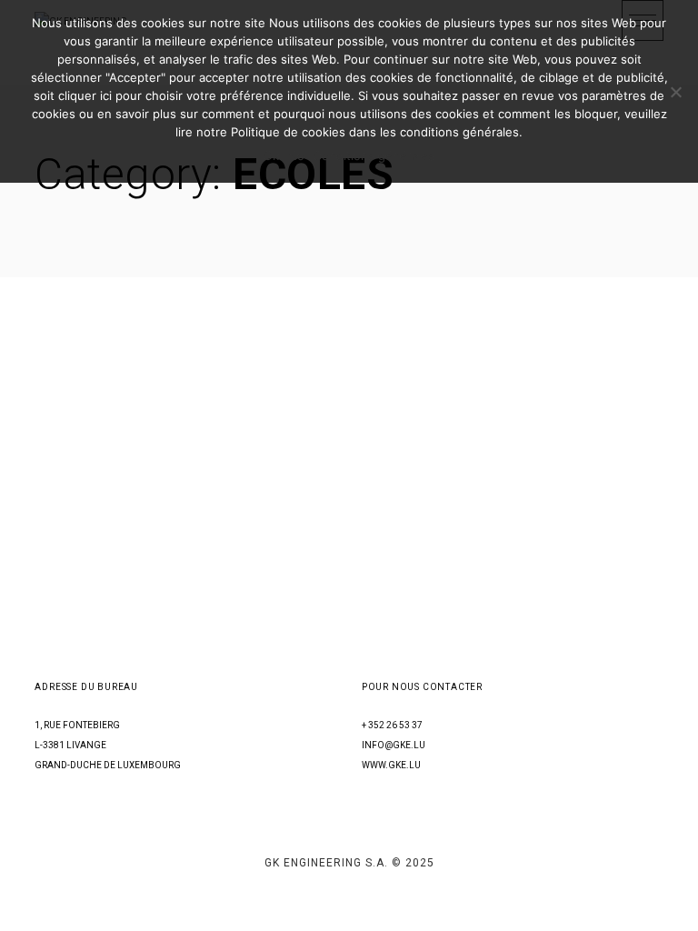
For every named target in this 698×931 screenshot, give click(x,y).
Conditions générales (374, 155)
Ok (271, 155)
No (296, 155)
